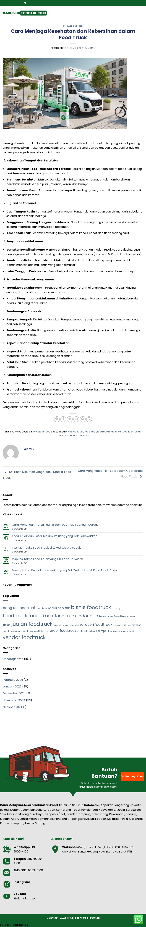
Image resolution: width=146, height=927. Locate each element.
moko (46, 631)
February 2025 (13, 680)
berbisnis (41, 608)
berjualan (54, 608)
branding (116, 608)
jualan (7, 625)
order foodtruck (63, 630)
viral (48, 638)
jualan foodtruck (32, 624)
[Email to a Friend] (76, 419)
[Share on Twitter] (70, 419)
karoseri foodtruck (95, 624)
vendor (132, 631)
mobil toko (38, 631)
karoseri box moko (70, 625)
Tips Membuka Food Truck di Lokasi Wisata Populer (47, 547)
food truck (90, 431)
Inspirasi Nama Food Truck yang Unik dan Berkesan (47, 559)
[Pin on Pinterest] (83, 419)
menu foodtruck (23, 631)
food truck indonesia (109, 431)
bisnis (66, 608)
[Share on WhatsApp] (57, 419)
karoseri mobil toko (122, 625)
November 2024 (14, 700)
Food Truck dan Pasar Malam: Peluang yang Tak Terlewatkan (54, 536)
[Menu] (141, 13)
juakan (132, 616)
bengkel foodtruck (19, 607)
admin (91, 48)
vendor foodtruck (79, 435)
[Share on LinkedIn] (89, 419)
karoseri (57, 625)
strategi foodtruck (87, 631)
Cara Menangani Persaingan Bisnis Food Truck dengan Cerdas (55, 524)
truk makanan (115, 631)
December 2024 (14, 693)
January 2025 (12, 686)
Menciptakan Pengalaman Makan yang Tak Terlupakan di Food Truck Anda (64, 570)
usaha (125, 631)
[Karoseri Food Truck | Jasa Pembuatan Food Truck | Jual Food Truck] (25, 13)
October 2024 (12, 707)
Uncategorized (73, 26)
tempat (103, 631)
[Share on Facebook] (63, 419)
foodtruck (127, 431)
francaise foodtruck (113, 616)
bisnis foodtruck (74, 431)
